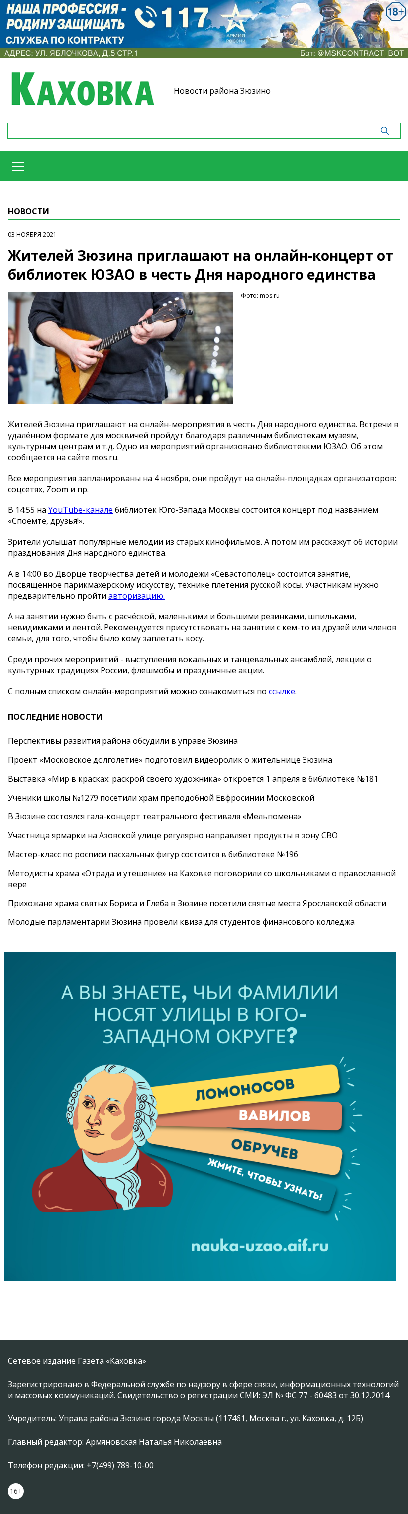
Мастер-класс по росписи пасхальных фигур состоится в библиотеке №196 (153, 854)
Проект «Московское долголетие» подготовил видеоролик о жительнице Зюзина (170, 759)
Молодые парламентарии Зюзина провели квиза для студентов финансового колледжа (181, 921)
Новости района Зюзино (222, 91)
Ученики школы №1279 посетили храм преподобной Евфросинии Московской (161, 797)
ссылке (282, 691)
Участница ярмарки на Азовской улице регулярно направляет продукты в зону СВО (173, 835)
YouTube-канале (80, 510)
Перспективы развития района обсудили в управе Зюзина (123, 740)
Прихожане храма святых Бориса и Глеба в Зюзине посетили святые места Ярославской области (197, 903)
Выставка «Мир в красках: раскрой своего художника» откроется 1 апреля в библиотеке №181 (193, 778)
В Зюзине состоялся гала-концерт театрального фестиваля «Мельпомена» (155, 816)
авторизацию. (136, 595)
